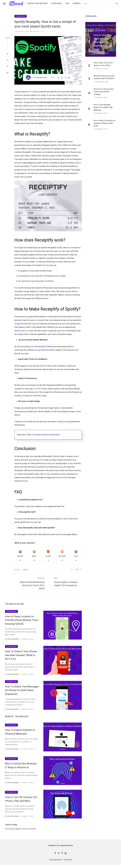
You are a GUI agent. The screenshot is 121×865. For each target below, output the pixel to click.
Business (76, 3)
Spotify (56, 456)
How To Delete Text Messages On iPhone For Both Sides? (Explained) (22, 690)
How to (17, 569)
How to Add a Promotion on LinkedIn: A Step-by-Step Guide (104, 123)
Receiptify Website (46, 346)
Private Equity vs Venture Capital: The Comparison (65, 584)
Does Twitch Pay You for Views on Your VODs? (103, 64)
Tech (67, 3)
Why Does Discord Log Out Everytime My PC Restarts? (104, 77)
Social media (56, 3)
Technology (20, 16)
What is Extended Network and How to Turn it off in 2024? (32, 585)
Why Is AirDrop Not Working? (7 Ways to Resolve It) (21, 765)
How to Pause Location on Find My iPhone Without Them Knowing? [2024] (21, 620)
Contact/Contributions (37, 3)
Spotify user (19, 330)
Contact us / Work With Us (60, 846)
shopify (25, 569)
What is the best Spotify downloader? (43, 434)
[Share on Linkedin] (7, 72)
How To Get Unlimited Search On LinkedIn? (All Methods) (103, 107)
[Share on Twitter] (7, 60)
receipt (17, 323)
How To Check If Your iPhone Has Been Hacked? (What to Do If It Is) (21, 655)
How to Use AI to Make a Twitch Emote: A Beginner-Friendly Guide (103, 42)
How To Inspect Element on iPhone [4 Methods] (20, 732)
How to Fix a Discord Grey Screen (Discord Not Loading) (104, 91)
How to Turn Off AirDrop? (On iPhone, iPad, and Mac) (21, 799)
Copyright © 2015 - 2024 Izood (60, 860)
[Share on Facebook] (7, 53)
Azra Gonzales (13, 639)
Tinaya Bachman (40, 77)
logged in (18, 829)
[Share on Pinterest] (7, 66)
